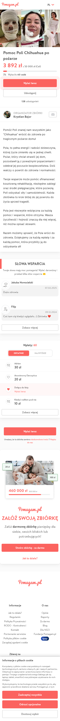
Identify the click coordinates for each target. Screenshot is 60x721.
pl (49, 5)
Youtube (54, 590)
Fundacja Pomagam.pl (45, 633)
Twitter (15, 590)
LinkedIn (35, 590)
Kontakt (15, 629)
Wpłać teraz (30, 83)
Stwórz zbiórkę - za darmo (30, 548)
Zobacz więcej (30, 327)
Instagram (25, 590)
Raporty (45, 617)
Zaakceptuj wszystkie (30, 695)
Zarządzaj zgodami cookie (15, 642)
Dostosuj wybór (30, 714)
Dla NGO (45, 629)
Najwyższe (40, 353)
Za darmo (45, 621)
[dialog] (30, 689)
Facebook (6, 590)
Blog (45, 625)
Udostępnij (30, 93)
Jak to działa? (30, 558)
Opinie (45, 612)
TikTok (44, 590)
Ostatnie (19, 353)
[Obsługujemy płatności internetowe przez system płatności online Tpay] (45, 638)
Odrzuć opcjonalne (30, 704)
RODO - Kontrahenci (15, 625)
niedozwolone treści (39, 439)
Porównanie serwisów (15, 633)
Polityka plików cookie (15, 638)
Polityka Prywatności (15, 621)
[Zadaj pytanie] (53, 114)
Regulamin (15, 617)
